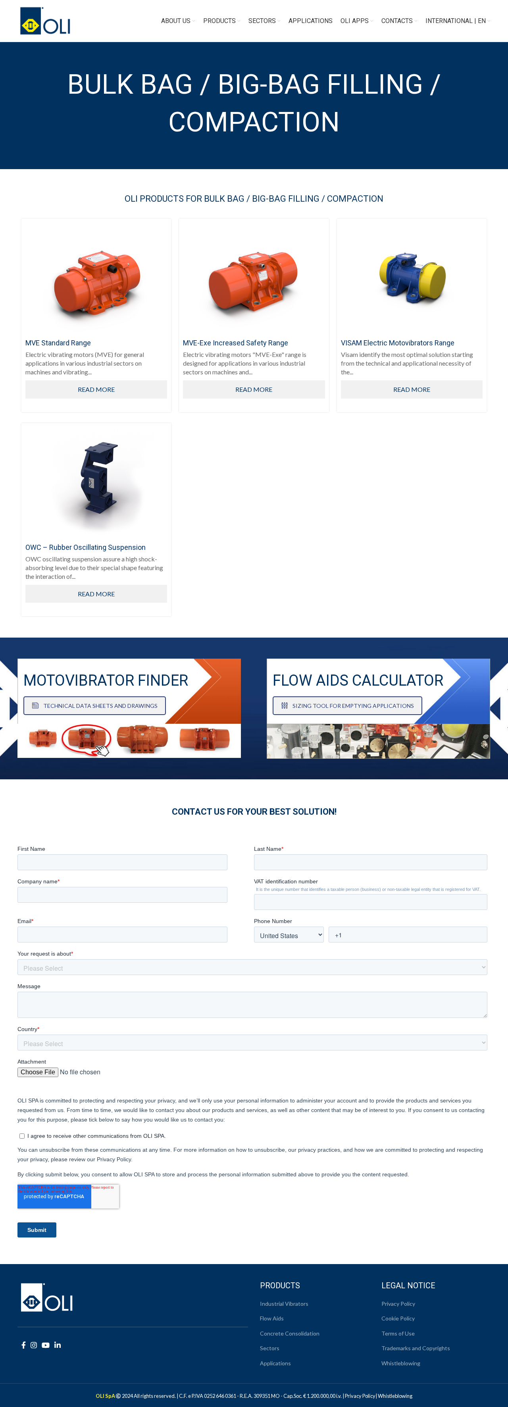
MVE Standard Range (58, 343)
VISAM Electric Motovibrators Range (397, 343)
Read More (96, 389)
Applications (275, 1363)
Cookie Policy (398, 1318)
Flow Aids (272, 1318)
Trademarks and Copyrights (415, 1348)
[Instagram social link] (33, 1345)
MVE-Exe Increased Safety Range (235, 343)
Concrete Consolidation (289, 1333)
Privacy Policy (398, 1303)
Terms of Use (398, 1333)
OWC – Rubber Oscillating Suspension (85, 547)
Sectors (269, 1348)
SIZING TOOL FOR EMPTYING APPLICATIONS (353, 705)
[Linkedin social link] (57, 1345)
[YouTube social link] (45, 1345)
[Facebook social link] (23, 1345)
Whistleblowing (400, 1363)
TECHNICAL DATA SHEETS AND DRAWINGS (100, 705)
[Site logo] (45, 20)
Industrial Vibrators (284, 1303)
